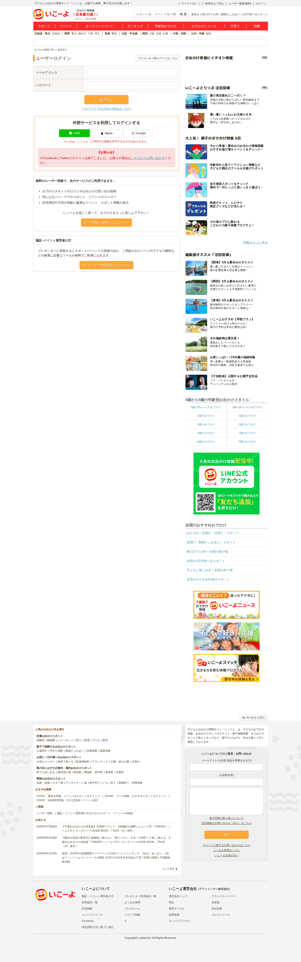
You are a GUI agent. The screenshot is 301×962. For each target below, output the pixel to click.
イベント (66, 26)
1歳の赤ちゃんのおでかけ (247, 407)
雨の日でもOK (210, 14)
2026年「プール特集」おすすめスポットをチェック (135, 796)
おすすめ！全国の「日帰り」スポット (212, 533)
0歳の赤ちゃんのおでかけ (206, 407)
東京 (74, 33)
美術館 (109, 772)
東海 (107, 33)
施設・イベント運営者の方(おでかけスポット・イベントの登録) (95, 813)
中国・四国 (179, 33)
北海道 (56, 33)
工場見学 (42, 750)
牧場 (86, 740)
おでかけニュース (203, 26)
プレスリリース (221, 914)
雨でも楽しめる (46, 772)
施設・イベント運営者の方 (97, 896)
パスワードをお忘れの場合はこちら (106, 108)
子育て (235, 26)
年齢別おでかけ (166, 26)
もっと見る (168, 868)
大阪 (151, 33)
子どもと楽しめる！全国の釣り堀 (209, 570)
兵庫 (165, 33)
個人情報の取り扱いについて (226, 818)
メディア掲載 (132, 914)
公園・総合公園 (120, 761)
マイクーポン (189, 3)
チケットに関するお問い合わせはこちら (226, 845)
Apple (109, 133)
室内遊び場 (64, 772)
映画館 (78, 772)
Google (141, 133)
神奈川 (82, 33)
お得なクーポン (46, 761)
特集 (257, 26)
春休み (195, 14)
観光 (105, 740)
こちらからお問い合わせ (148, 158)
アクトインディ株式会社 (214, 888)
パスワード (43, 85)
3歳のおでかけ (247, 415)
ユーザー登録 (44, 813)
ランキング (135, 26)
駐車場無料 (82, 761)
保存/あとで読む (214, 3)
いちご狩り (109, 782)
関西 (145, 33)
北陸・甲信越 (129, 33)
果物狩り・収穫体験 (130, 782)
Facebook (88, 920)
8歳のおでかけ (206, 441)
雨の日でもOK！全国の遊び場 (207, 551)
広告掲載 (87, 908)
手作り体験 (56, 750)
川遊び (136, 761)
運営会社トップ (178, 896)
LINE (76, 133)
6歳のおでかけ (206, 433)
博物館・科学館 (93, 772)
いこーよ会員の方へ (226, 855)
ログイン (261, 3)
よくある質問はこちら (226, 850)
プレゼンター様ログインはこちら (158, 58)
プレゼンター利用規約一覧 (140, 896)
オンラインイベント (99, 26)
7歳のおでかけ (247, 433)
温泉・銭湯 (43, 782)
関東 (67, 33)
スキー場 (57, 782)
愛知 (114, 33)
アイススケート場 (76, 782)
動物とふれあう (230, 14)
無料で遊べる (66, 761)
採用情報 (174, 914)
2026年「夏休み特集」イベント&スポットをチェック (68, 796)
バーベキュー (66, 740)
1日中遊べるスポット (255, 14)
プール (96, 740)
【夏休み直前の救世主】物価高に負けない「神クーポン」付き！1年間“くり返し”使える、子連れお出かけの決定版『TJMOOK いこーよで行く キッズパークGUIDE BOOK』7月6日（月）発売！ (116, 842)
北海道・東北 (42, 33)
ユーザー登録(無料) (240, 3)
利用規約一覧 (90, 902)
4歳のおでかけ (206, 424)
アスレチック (100, 761)
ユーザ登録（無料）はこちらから (106, 222)
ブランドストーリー (223, 896)
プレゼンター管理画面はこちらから (106, 265)
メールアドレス (46, 72)
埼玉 (97, 33)
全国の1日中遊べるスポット (205, 561)
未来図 (215, 902)
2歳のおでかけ (206, 415)
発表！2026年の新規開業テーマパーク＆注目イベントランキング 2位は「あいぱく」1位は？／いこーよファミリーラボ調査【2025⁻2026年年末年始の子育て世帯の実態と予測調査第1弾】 (116, 857)
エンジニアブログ (179, 920)
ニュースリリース (92, 914)
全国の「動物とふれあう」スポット (211, 542)
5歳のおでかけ (247, 424)
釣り (79, 740)
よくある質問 (132, 902)
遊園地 (41, 740)
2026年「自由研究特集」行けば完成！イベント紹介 (67, 800)
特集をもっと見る (255, 242)
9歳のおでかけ (247, 441)
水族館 (120, 772)
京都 (158, 33)
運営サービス (177, 908)
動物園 (51, 740)
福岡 (208, 33)
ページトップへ (255, 717)
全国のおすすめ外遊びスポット (208, 579)
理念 (171, 902)
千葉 (90, 33)
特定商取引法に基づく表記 (97, 927)
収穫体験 (92, 750)
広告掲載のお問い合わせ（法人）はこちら (226, 823)
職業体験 (105, 750)
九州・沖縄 (197, 33)
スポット (44, 26)
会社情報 (217, 908)
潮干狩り (94, 782)
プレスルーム (132, 908)
